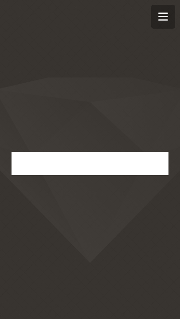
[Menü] (163, 17)
